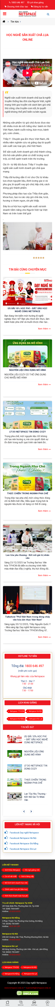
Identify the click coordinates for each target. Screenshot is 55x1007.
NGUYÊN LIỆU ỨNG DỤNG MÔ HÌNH (27, 370)
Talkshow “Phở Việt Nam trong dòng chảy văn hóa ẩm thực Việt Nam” (27, 618)
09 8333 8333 (14, 911)
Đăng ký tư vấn (40, 6)
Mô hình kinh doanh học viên (16, 883)
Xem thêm (43, 328)
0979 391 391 (14, 926)
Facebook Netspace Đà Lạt (23, 849)
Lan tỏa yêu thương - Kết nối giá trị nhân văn (27, 556)
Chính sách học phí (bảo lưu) (16, 889)
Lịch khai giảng (37, 2)
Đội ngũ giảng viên (32, 870)
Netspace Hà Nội (35, 711)
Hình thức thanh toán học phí (16, 896)
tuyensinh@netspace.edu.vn (38, 988)
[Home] (5, 21)
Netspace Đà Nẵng (17, 719)
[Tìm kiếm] (49, 15)
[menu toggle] (5, 14)
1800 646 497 (17, 2)
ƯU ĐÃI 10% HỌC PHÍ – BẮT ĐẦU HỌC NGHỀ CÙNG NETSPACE (27, 310)
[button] (24, 811)
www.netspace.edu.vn (14, 988)
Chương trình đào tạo (17, 6)
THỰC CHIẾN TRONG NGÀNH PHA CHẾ (27, 493)
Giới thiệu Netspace (12, 870)
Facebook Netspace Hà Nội (23, 838)
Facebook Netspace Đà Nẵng (24, 843)
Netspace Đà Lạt (35, 719)
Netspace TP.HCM (17, 711)
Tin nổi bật (27, 727)
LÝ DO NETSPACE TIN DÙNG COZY (27, 431)
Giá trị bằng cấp (27, 876)
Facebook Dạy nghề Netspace (24, 832)
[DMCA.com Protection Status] (27, 994)
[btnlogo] (27, 13)
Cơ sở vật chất (11, 876)
